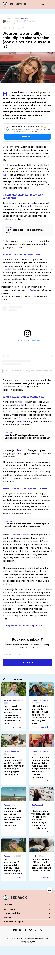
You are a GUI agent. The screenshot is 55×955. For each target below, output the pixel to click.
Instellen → (27, 137)
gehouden (28, 206)
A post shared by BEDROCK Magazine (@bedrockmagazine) (27, 371)
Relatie (24, 19)
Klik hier (33, 290)
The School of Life (20, 534)
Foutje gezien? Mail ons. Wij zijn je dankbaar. (24, 625)
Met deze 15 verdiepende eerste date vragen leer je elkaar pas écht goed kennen (27, 436)
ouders (6, 174)
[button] (47, 904)
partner (19, 421)
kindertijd (19, 405)
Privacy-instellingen (13, 921)
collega (18, 450)
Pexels (51, 85)
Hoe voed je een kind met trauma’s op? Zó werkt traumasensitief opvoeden (27, 525)
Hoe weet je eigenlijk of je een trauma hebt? (24, 231)
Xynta (32, 941)
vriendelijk (8, 269)
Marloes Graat (13, 19)
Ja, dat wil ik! (27, 662)
